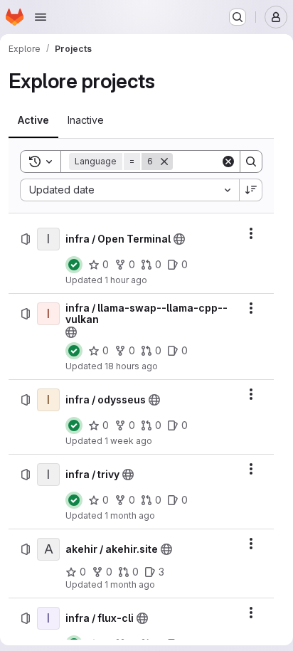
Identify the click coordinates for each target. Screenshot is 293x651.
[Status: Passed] (73, 264)
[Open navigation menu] (40, 17)
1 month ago (130, 515)
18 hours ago (131, 366)
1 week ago (128, 440)
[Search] (251, 161)
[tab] (33, 120)
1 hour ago (126, 280)
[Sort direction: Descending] (251, 190)
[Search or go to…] (237, 17)
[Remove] (164, 161)
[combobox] (129, 190)
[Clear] (228, 161)
